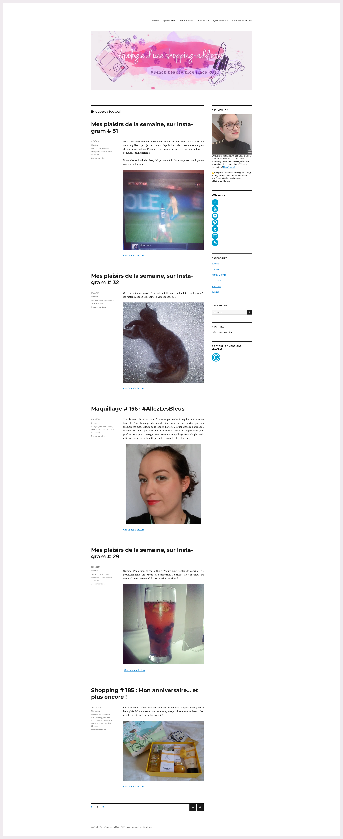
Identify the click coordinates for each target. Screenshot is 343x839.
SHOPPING (216, 286)
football (105, 149)
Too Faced (95, 432)
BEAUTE (215, 264)
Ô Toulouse (203, 20)
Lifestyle (94, 145)
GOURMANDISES (219, 275)
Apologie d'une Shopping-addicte (105, 827)
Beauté (94, 423)
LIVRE (93, 723)
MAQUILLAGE (108, 429)
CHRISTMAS (96, 149)
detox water (96, 574)
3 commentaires (98, 436)
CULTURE (216, 269)
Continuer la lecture (133, 255)
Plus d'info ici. (229, 167)
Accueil (155, 20)
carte (93, 717)
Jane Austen (186, 20)
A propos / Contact (242, 20)
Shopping (95, 711)
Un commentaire (98, 307)
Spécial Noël (169, 20)
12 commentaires (98, 730)
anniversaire (104, 715)
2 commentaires (98, 158)
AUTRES (215, 292)
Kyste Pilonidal (220, 20)
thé (98, 723)
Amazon (94, 715)
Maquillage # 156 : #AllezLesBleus (137, 408)
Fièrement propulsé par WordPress (137, 827)
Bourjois (94, 427)
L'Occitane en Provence (101, 720)
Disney (99, 717)
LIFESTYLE (216, 281)
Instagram (95, 152)
